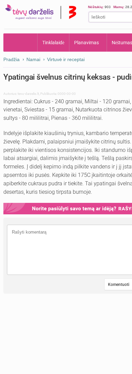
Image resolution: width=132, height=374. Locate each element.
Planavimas (86, 42)
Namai (33, 59)
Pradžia (20, 42)
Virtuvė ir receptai (66, 59)
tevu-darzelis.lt (28, 94)
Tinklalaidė (53, 42)
